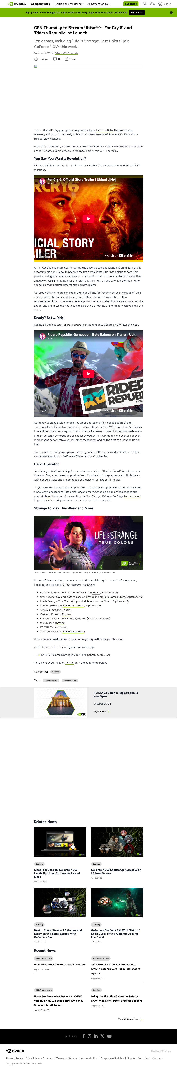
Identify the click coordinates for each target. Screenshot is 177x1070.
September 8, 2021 (98, 654)
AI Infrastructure (97, 4)
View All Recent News (128, 1019)
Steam (96, 592)
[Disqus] (88, 766)
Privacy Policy (14, 1058)
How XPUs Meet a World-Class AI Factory (60, 964)
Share (73, 59)
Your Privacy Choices (39, 1058)
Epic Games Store (114, 597)
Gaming (96, 990)
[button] (130, 3)
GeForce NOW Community (66, 53)
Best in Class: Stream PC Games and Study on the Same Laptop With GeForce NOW (58, 933)
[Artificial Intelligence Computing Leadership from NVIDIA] (17, 3)
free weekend (132, 496)
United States (161, 1051)
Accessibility (89, 1058)
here (48, 496)
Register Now (100, 711)
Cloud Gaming (51, 681)
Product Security (138, 1058)
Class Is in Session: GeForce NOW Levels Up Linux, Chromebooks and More (57, 873)
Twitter (69, 662)
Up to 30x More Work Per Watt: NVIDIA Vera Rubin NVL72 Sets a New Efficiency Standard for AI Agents (58, 1001)
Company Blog (40, 4)
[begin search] (145, 4)
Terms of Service (67, 1058)
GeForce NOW (104, 130)
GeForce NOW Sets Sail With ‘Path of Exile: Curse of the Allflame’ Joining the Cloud (115, 933)
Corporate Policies (112, 1058)
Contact (157, 1058)
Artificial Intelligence (68, 4)
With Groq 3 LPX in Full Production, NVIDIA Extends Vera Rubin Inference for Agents (116, 969)
